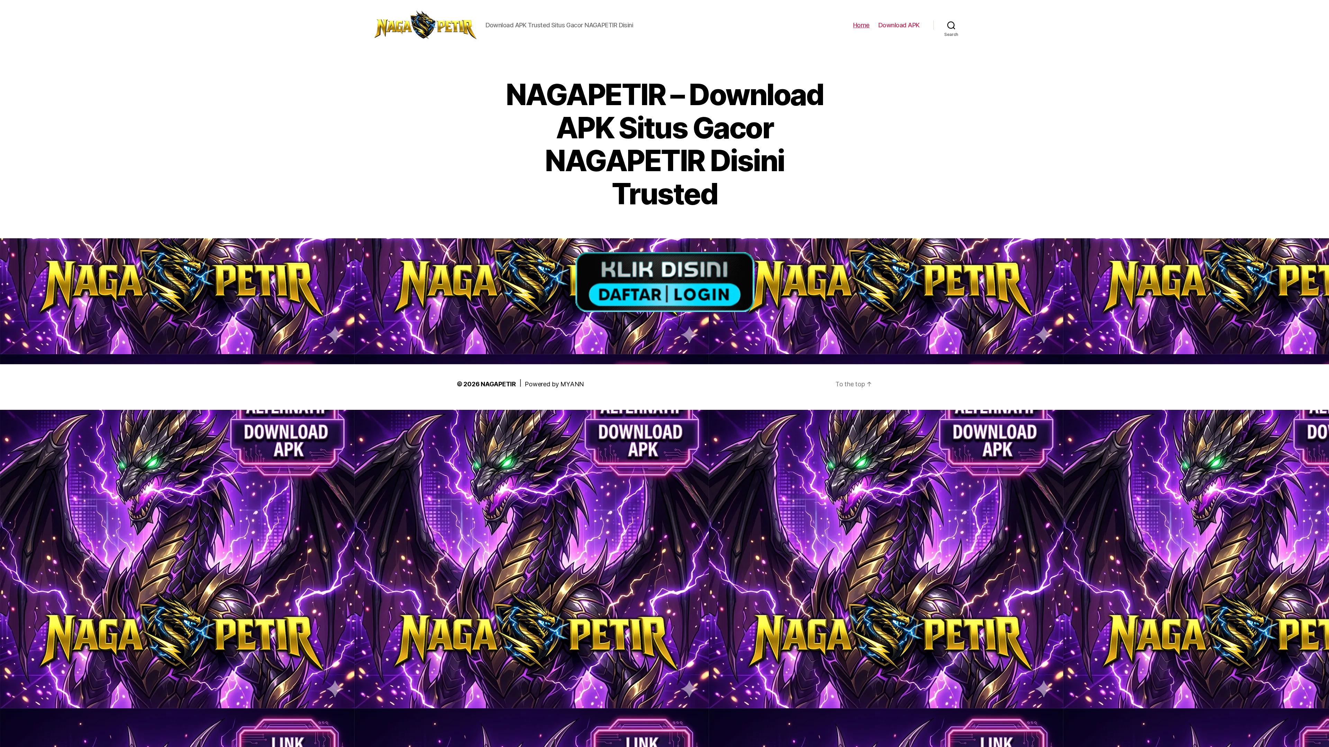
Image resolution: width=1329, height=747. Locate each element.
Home (861, 25)
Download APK (899, 25)
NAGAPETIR (498, 384)
